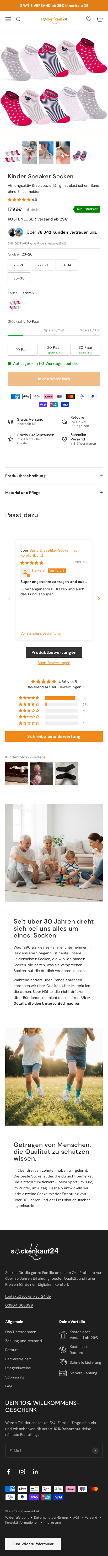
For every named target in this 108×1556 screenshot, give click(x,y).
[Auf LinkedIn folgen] (35, 1471)
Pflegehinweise (18, 1368)
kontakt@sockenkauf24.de (28, 1296)
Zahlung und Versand (23, 1340)
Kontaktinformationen (22, 1522)
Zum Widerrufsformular (33, 1544)
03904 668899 (19, 1305)
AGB (76, 1517)
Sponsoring (14, 1377)
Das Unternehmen (20, 1331)
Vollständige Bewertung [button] (40, 633)
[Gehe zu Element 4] (63, 153)
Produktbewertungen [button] (54, 652)
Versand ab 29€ (38, 219)
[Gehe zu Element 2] (29, 153)
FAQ (8, 1386)
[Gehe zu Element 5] (79, 157)
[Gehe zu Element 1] (12, 157)
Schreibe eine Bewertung (53, 736)
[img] (31, 563)
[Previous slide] (9, 598)
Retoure (12, 1349)
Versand (91, 1517)
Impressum (52, 1522)
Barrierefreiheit (18, 1359)
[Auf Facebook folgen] (8, 1471)
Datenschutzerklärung (51, 1517)
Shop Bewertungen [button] (54, 662)
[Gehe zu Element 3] (46, 153)
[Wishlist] (88, 20)
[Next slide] (98, 598)
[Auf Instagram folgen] (22, 1471)
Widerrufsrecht (17, 1517)
